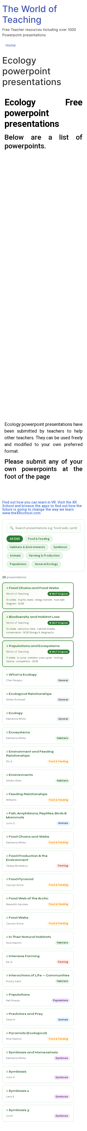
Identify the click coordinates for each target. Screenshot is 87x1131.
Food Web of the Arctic (28, 898)
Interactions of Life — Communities (39, 975)
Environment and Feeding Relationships (30, 754)
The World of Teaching (29, 14)
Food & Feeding (39, 539)
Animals (15, 555)
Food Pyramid (21, 879)
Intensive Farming (24, 956)
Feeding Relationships (28, 794)
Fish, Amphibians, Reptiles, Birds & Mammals (36, 815)
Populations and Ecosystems (34, 646)
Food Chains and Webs (29, 837)
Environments (21, 775)
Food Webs (18, 918)
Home (11, 45)
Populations (18, 564)
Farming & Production (44, 555)
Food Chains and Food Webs (34, 588)
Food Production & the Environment (27, 858)
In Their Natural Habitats (30, 937)
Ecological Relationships (30, 694)
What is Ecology (23, 674)
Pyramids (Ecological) (28, 1033)
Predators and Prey (26, 1014)
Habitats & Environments (27, 547)
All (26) (15, 539)
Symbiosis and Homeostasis (33, 1052)
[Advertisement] (43, 197)
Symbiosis (60, 547)
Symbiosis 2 (19, 1091)
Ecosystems (19, 732)
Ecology (16, 713)
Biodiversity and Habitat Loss (34, 617)
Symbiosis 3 (19, 1110)
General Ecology (46, 564)
